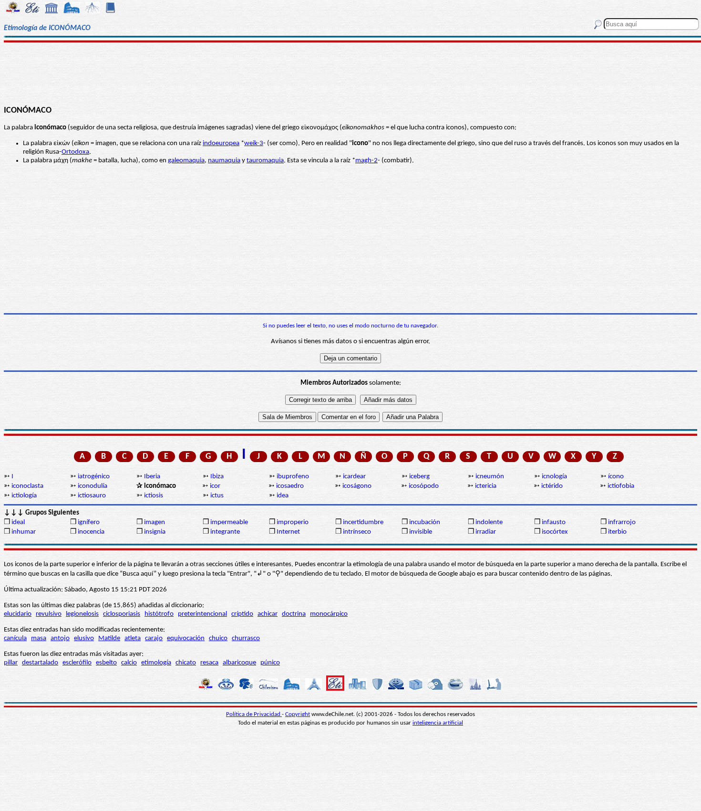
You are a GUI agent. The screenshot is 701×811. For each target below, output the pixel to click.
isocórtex (555, 532)
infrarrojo (622, 522)
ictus (217, 495)
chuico (218, 638)
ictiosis (153, 495)
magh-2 (366, 160)
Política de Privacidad (254, 714)
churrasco (246, 638)
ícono (616, 476)
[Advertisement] (350, 72)
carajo (154, 638)
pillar (11, 662)
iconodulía (92, 486)
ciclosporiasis (121, 614)
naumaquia (224, 160)
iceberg (419, 476)
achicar (268, 614)
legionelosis (82, 614)
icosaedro (290, 486)
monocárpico (329, 614)
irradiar (485, 532)
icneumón (489, 476)
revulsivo (49, 614)
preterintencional (202, 614)
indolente (489, 522)
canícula (15, 638)
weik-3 (253, 143)
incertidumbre (363, 522)
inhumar (23, 532)
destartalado (40, 662)
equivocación (186, 638)
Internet (288, 532)
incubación (424, 522)
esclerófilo (77, 662)
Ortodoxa (75, 152)
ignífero (89, 522)
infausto (554, 522)
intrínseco (357, 532)
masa (38, 638)
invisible (420, 532)
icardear (354, 476)
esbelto (106, 662)
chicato (185, 662)
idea (283, 495)
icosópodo (424, 486)
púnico (270, 662)
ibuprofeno (293, 476)
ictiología (24, 495)
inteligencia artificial (437, 723)
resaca (209, 662)
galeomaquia (186, 160)
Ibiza (217, 476)
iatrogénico (94, 476)
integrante (225, 532)
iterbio (617, 532)
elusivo (84, 638)
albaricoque (239, 662)
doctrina (294, 614)
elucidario (17, 614)
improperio (293, 522)
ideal (18, 522)
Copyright (297, 714)
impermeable (229, 522)
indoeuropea (221, 143)
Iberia (152, 476)
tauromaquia (265, 160)
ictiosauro (92, 495)
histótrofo (159, 614)
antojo (60, 638)
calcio (129, 662)
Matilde (109, 638)
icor (215, 486)
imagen (154, 522)
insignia (154, 532)
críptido (242, 614)
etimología (156, 662)
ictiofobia (621, 486)
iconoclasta (27, 486)
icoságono (356, 486)
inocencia (91, 532)
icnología (554, 476)
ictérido (552, 486)
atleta (132, 638)
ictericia (485, 486)
